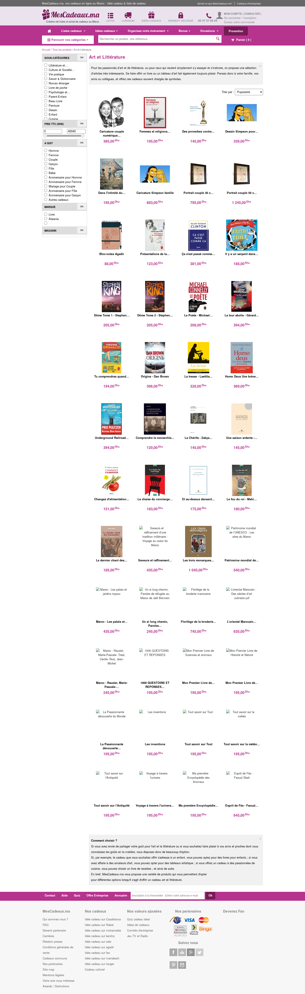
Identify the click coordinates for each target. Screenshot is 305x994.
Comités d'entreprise (140, 930)
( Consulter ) (251, 14)
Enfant (52, 114)
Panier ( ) (243, 40)
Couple (53, 159)
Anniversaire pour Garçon (64, 195)
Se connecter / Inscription (240, 18)
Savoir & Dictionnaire (61, 79)
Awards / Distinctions (56, 986)
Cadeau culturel (95, 969)
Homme (53, 150)
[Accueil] (49, 31)
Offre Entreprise (97, 895)
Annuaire (121, 895)
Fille (51, 168)
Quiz (77, 895)
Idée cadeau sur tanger (99, 964)
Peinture (53, 105)
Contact (50, 895)
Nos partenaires (53, 964)
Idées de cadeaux (138, 925)
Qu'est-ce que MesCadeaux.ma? (214, 3)
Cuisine (53, 119)
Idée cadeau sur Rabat (99, 925)
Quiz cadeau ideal (138, 919)
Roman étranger (58, 83)
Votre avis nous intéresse (58, 980)
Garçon (53, 164)
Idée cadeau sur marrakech (102, 958)
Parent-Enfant (57, 96)
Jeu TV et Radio (137, 936)
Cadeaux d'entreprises (249, 3)
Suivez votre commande (239, 22)
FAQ (45, 925)
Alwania (53, 219)
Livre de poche (57, 87)
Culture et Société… (61, 70)
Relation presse (52, 941)
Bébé (51, 173)
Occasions (208, 31)
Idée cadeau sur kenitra (100, 936)
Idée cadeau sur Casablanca (103, 919)
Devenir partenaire (54, 930)
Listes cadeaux (72, 31)
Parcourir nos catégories (68, 40)
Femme (53, 155)
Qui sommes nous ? (55, 919)
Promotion (236, 31)
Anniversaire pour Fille (62, 191)
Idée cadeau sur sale (98, 941)
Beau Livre (55, 101)
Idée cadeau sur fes (97, 952)
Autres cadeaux (58, 199)
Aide (64, 895)
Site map (48, 969)
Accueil (46, 49)
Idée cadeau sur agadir (99, 947)
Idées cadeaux (105, 31)
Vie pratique (56, 74)
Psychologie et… (59, 92)
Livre (51, 214)
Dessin (52, 110)
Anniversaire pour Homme (65, 177)
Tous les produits (61, 49)
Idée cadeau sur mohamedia (103, 930)
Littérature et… (58, 65)
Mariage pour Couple (61, 186)
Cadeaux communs (55, 958)
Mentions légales (53, 975)
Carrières (48, 936)
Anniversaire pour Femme (64, 182)
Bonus (183, 31)
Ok (82, 57)
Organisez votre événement (147, 31)
